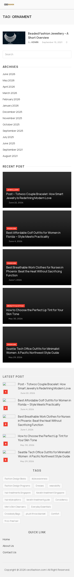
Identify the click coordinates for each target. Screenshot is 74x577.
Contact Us (9, 552)
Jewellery (12, 190)
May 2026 (9, 80)
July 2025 (8, 137)
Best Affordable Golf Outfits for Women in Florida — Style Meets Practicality (33, 235)
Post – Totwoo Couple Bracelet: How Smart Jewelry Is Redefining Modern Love (34, 196)
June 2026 (9, 74)
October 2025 (11, 124)
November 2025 (12, 118)
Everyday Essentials (41, 506)
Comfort (55, 513)
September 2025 (13, 130)
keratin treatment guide (38, 499)
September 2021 (13, 149)
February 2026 (11, 99)
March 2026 (10, 93)
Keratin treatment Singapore (50, 492)
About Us (8, 545)
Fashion (11, 228)
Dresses (40, 485)
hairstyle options (13, 499)
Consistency (62, 499)
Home (6, 539)
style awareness (39, 478)
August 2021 (10, 156)
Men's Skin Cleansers (15, 506)
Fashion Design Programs (17, 485)
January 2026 (11, 105)
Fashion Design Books (15, 478)
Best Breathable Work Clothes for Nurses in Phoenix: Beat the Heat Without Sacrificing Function (34, 271)
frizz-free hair (11, 520)
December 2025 (12, 112)
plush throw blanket (35, 513)
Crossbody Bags (12, 513)
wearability (54, 485)
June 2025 (9, 143)
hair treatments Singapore (18, 492)
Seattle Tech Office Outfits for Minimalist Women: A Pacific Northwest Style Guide (32, 351)
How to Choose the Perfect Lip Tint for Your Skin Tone (34, 312)
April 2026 (9, 86)
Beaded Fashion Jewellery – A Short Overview (48, 35)
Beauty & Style (15, 306)
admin (34, 42)
